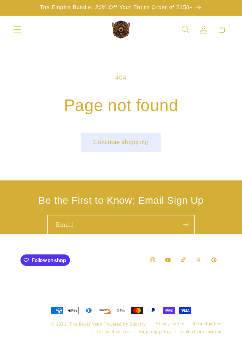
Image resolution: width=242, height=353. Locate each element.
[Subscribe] (185, 224)
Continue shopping (120, 142)
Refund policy (207, 323)
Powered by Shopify (125, 324)
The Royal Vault (86, 324)
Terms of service (113, 331)
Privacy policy (169, 323)
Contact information (201, 331)
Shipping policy (155, 331)
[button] (17, 30)
